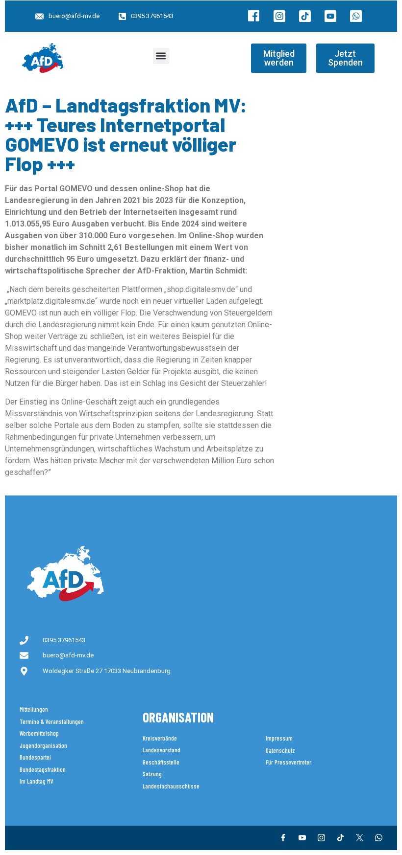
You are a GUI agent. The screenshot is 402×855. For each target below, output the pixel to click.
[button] (161, 56)
